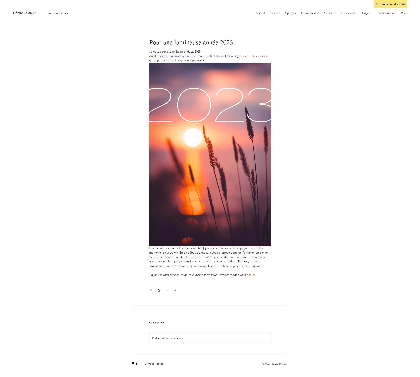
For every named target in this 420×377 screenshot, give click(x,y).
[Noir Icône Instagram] (133, 363)
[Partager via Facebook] (150, 290)
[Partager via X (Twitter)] (158, 290)
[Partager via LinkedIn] (166, 290)
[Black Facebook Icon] (136, 363)
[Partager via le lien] (175, 290)
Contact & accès (153, 363)
